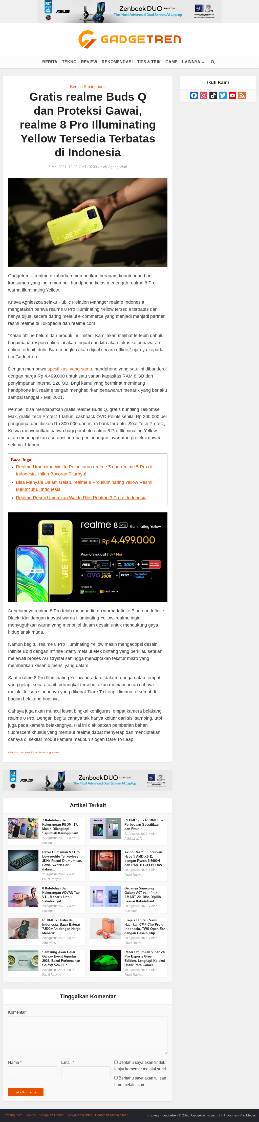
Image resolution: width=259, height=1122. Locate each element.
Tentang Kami (13, 1115)
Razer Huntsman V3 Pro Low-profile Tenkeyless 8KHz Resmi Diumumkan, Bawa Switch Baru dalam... (62, 860)
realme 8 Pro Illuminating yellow (40, 752)
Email (67, 1062)
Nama (14, 1062)
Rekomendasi (117, 62)
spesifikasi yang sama (70, 368)
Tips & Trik (149, 62)
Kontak (31, 1115)
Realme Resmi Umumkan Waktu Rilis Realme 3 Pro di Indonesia (81, 497)
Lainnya (191, 62)
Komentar (17, 1012)
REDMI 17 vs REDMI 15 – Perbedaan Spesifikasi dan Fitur (143, 824)
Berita (49, 62)
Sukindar (48, 843)
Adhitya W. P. (133, 838)
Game (171, 62)
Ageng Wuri (117, 167)
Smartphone (95, 87)
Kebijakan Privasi (51, 1115)
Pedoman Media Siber (111, 1115)
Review (89, 62)
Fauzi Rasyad (51, 879)
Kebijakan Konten (80, 1115)
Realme (14, 752)
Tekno (69, 62)
